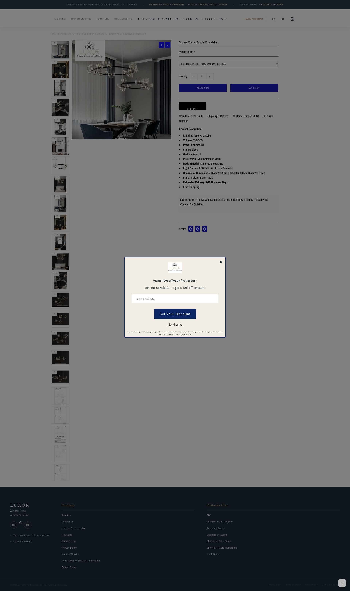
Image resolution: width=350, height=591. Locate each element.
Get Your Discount (175, 314)
